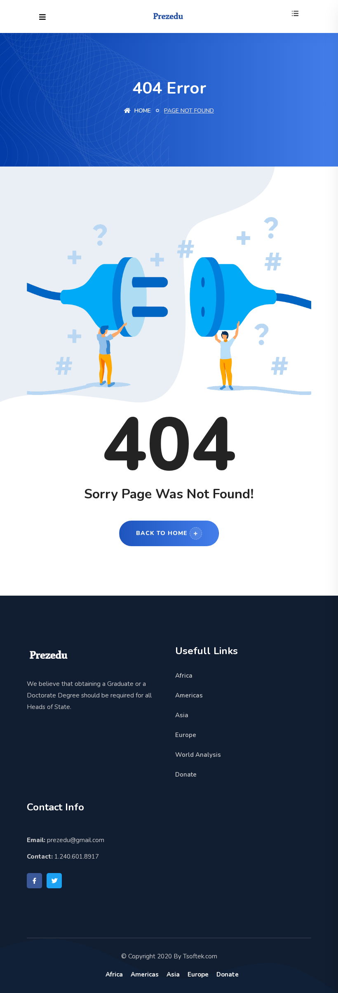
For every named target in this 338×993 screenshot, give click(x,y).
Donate (186, 774)
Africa (183, 675)
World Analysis (198, 755)
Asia (181, 715)
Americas (189, 695)
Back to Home (162, 533)
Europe (185, 735)
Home (142, 111)
